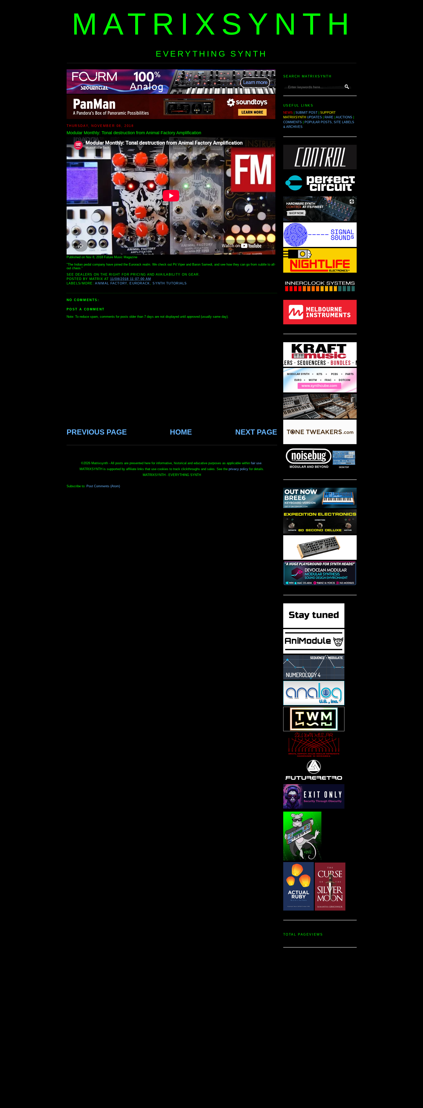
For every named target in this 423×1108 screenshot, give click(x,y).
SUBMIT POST (306, 112)
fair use (256, 463)
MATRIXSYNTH (213, 24)
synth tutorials (170, 283)
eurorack (139, 283)
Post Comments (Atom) (103, 486)
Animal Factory (111, 283)
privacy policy (238, 469)
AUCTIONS (344, 117)
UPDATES (314, 117)
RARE (329, 117)
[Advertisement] (320, 1029)
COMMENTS (292, 122)
